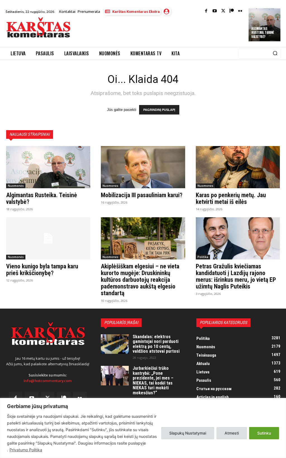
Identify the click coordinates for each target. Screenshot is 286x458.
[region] (143, 428)
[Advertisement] (140, 31)
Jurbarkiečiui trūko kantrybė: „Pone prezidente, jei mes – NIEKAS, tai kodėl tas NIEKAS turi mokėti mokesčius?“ (153, 380)
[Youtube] (214, 11)
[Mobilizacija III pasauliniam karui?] (143, 167)
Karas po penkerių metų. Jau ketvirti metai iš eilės (231, 198)
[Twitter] (223, 11)
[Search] (275, 53)
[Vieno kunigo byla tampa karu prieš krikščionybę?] (48, 238)
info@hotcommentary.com (47, 380)
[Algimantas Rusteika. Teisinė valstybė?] (48, 167)
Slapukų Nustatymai (187, 433)
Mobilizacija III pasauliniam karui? (141, 195)
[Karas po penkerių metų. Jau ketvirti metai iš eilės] (238, 167)
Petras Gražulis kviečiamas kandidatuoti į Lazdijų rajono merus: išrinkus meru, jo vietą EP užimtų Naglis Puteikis (236, 276)
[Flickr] (240, 11)
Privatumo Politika (25, 449)
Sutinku (264, 433)
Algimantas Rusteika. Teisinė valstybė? (262, 32)
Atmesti (232, 433)
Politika (202, 257)
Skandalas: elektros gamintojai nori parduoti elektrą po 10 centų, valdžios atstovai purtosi (156, 344)
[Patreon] (231, 11)
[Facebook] (206, 11)
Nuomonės (16, 186)
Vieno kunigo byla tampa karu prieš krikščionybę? (42, 269)
